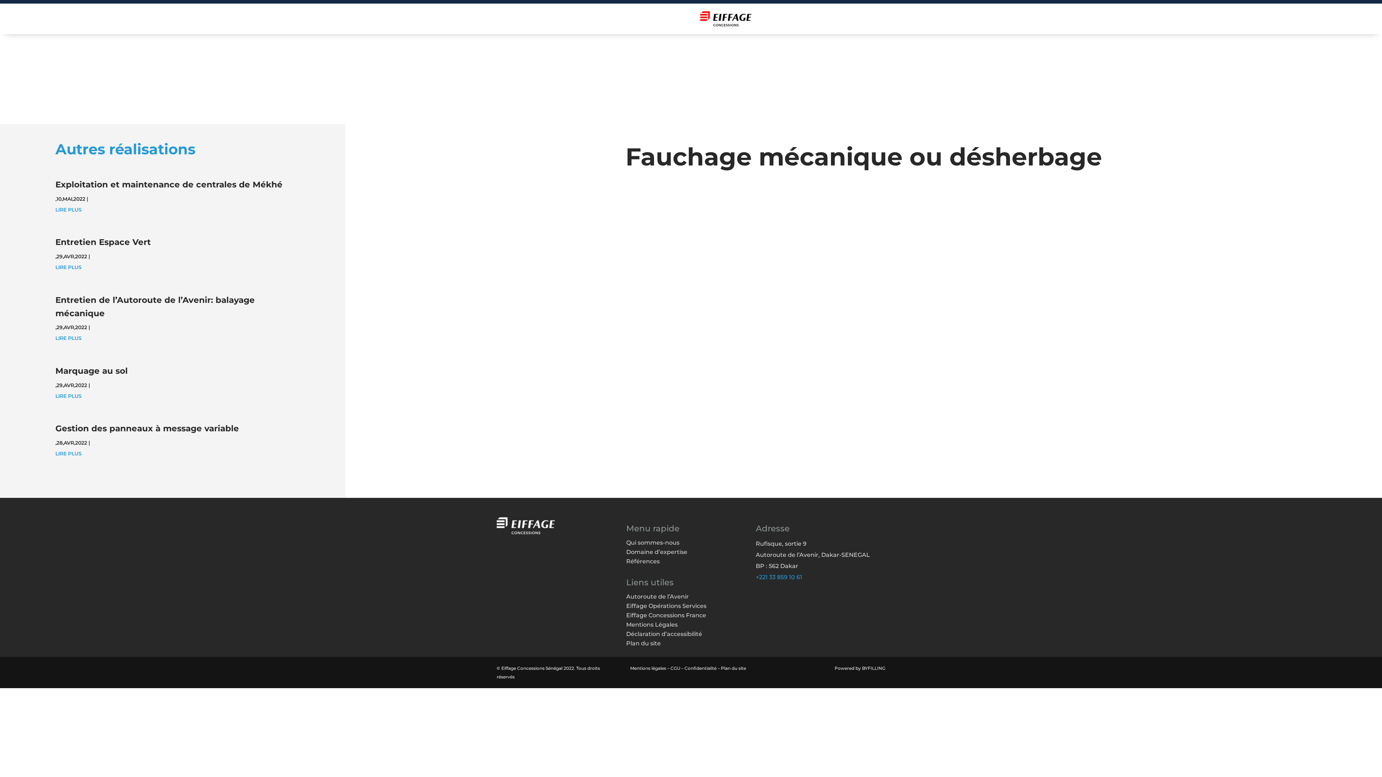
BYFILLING (873, 668)
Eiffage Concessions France (666, 615)
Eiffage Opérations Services (666, 606)
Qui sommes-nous (652, 542)
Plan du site (643, 643)
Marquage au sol (91, 371)
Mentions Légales (652, 624)
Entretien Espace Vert (103, 242)
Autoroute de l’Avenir (657, 596)
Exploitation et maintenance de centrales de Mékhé (169, 185)
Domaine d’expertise (656, 552)
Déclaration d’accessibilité (664, 634)
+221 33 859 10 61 (779, 577)
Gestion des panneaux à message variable (147, 428)
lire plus (68, 209)
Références (643, 561)
